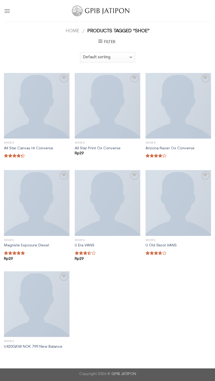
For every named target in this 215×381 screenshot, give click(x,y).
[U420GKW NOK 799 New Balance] (36, 304)
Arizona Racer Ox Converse (170, 148)
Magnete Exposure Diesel (26, 245)
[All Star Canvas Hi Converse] (36, 106)
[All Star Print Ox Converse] (107, 106)
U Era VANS (84, 245)
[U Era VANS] (107, 203)
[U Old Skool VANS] (178, 203)
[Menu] (7, 10)
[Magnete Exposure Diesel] (36, 203)
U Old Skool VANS (161, 245)
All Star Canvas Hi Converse (28, 148)
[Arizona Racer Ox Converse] (178, 106)
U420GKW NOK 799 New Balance (33, 347)
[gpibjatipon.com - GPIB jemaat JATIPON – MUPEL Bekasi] (108, 11)
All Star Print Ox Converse (98, 148)
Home (72, 31)
